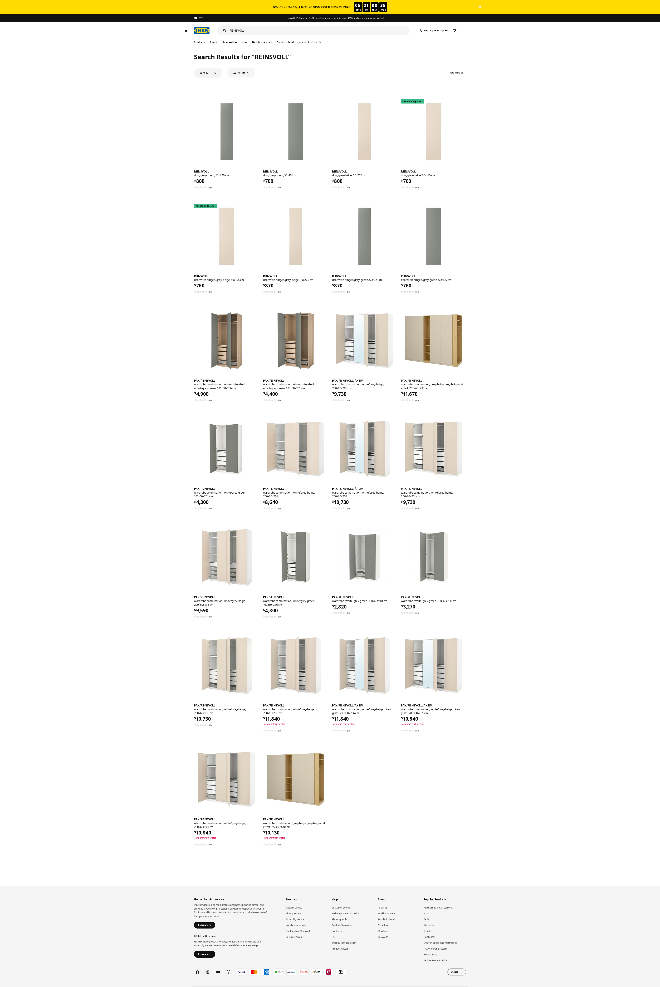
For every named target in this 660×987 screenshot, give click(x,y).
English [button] (454, 971)
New (244, 42)
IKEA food (383, 931)
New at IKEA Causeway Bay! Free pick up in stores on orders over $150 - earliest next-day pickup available (336, 18)
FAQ (334, 937)
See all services (294, 937)
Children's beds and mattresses (440, 942)
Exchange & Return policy (345, 913)
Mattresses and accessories (439, 907)
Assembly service (295, 919)
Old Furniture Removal (298, 931)
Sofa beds (429, 931)
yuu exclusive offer (310, 42)
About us (382, 907)
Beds (426, 919)
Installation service (296, 925)
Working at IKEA (386, 913)
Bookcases (430, 937)
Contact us (338, 931)
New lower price (262, 42)
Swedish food (285, 42)
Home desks (430, 954)
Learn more (204, 925)
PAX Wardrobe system (435, 948)
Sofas (427, 913)
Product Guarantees (342, 925)
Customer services (341, 907)
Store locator (385, 925)
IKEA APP (383, 937)
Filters (242, 72)
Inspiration (230, 42)
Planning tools (339, 919)
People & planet (386, 919)
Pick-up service (293, 913)
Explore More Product (435, 960)
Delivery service (294, 907)
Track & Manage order (344, 942)
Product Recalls (340, 948)
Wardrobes (429, 925)
